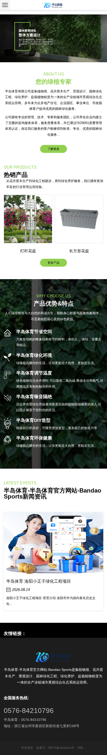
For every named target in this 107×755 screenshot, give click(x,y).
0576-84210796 (29, 710)
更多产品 (53, 262)
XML (80, 748)
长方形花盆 (29, 251)
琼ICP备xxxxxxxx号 (61, 748)
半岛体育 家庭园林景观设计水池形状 (49, 581)
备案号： (42, 748)
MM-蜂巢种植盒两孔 (80, 251)
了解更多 (53, 149)
